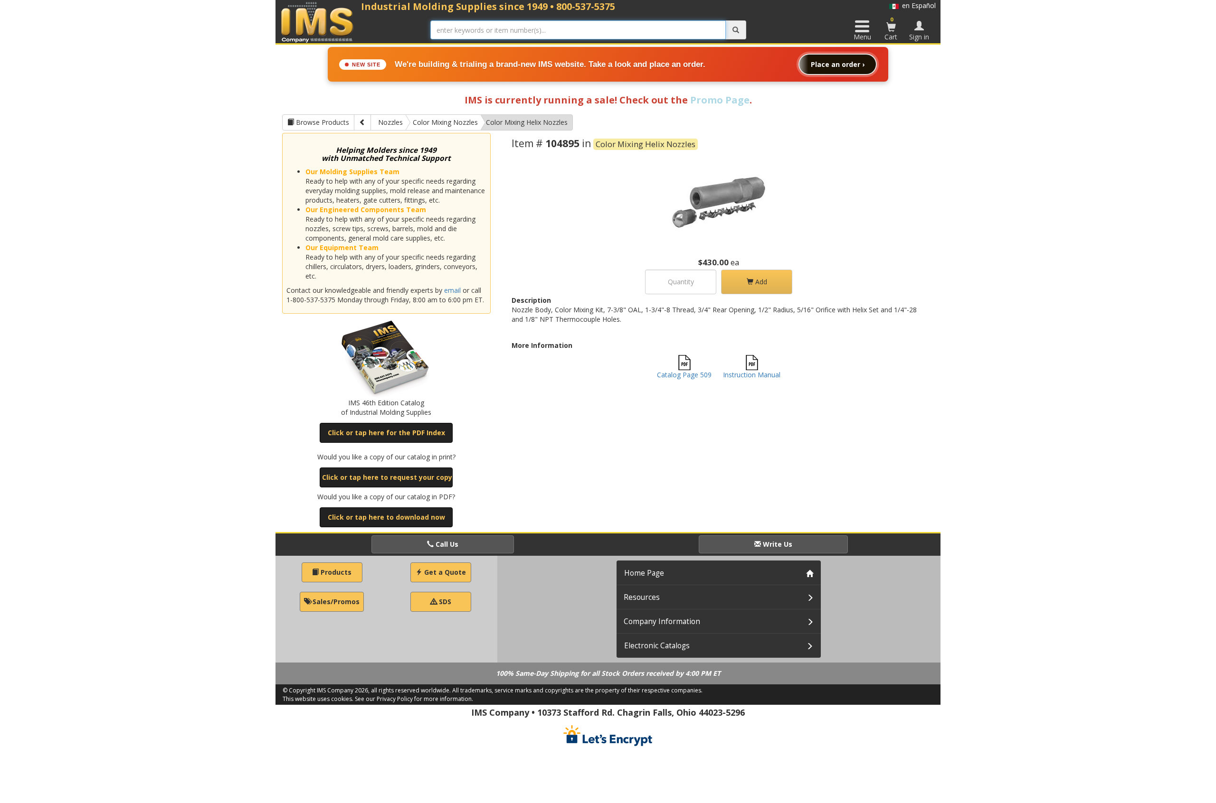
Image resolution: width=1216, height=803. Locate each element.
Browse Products (321, 122)
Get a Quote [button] (444, 572)
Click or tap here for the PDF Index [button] (386, 432)
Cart (890, 28)
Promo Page (720, 99)
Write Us (776, 544)
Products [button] (335, 572)
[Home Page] (317, 22)
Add (760, 281)
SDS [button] (444, 601)
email (452, 290)
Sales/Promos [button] (335, 601)
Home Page (644, 573)
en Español (917, 5)
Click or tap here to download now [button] (386, 517)
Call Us (446, 544)
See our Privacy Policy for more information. (414, 699)
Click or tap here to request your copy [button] (387, 477)
